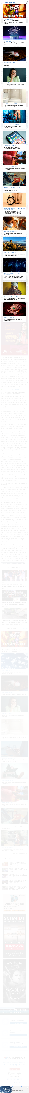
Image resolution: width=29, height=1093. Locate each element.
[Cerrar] (27, 1088)
